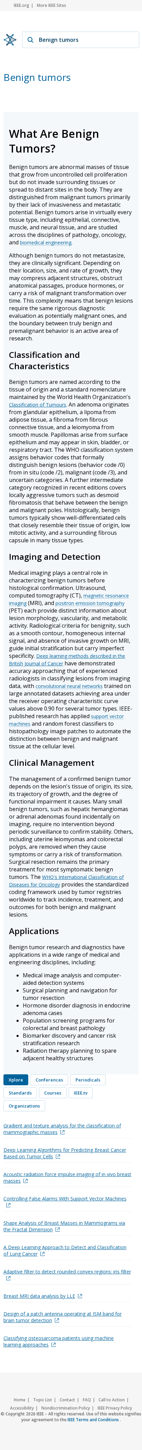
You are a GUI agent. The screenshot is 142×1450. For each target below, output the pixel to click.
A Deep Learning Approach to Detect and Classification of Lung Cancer (64, 1250)
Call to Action (112, 1400)
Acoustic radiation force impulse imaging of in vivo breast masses (67, 1177)
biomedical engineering (45, 242)
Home (20, 1400)
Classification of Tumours (37, 404)
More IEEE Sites (51, 5)
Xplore (16, 1080)
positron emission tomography (89, 603)
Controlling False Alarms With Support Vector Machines (64, 1198)
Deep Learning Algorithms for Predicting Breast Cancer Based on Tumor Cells (64, 1153)
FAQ (87, 1400)
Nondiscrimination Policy (65, 1408)
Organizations (24, 1106)
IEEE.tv (81, 1093)
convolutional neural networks (69, 686)
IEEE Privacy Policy (115, 1408)
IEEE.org (21, 5)
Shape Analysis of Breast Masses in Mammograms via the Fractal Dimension (64, 1226)
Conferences (49, 1080)
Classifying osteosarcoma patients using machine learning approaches (58, 1341)
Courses (52, 1093)
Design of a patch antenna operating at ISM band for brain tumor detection (62, 1317)
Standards (20, 1093)
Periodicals (87, 1080)
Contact (67, 1400)
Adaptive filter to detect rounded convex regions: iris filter (67, 1271)
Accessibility (22, 1408)
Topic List (42, 1400)
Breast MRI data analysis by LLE (39, 1296)
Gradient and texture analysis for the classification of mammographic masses (62, 1128)
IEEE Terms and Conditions (94, 1420)
